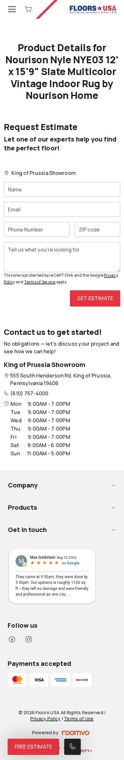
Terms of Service (40, 282)
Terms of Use (78, 718)
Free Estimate (33, 746)
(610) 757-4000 (29, 393)
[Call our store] (72, 747)
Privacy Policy (45, 718)
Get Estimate (95, 298)
